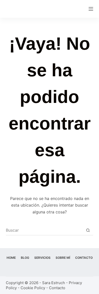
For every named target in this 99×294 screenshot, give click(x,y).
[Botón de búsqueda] (88, 230)
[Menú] (91, 9)
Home (11, 258)
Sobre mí (63, 258)
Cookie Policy (33, 287)
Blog (25, 258)
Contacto (84, 258)
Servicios (42, 258)
